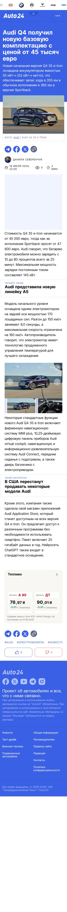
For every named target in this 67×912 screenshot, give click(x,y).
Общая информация (46, 732)
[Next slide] (57, 382)
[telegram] (8, 149)
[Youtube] (23, 681)
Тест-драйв (9, 739)
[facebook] (16, 149)
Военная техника (12, 746)
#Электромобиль (30, 642)
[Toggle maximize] (57, 368)
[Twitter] (14, 681)
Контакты (39, 760)
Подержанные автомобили (11, 755)
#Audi (9, 642)
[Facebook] (5, 681)
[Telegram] (32, 681)
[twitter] (25, 149)
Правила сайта (43, 746)
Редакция (39, 753)
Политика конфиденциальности (47, 769)
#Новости (56, 642)
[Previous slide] (10, 382)
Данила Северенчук (27, 159)
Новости (7, 732)
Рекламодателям (44, 739)
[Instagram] (42, 681)
